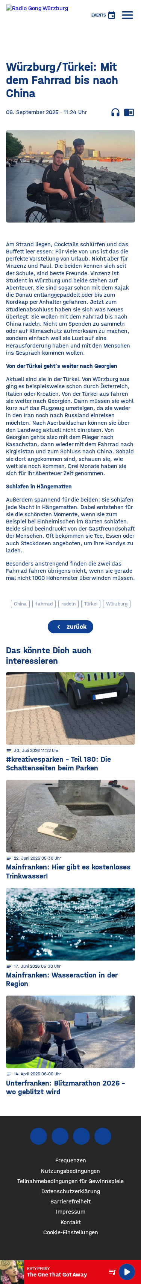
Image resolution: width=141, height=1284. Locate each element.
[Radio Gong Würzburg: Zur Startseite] (37, 15)
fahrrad (44, 604)
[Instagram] (60, 1136)
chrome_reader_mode (129, 112)
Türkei (90, 604)
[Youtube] (81, 1136)
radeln (68, 604)
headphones (115, 112)
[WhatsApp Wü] (102, 1136)
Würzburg (116, 604)
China (20, 604)
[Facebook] (38, 1136)
